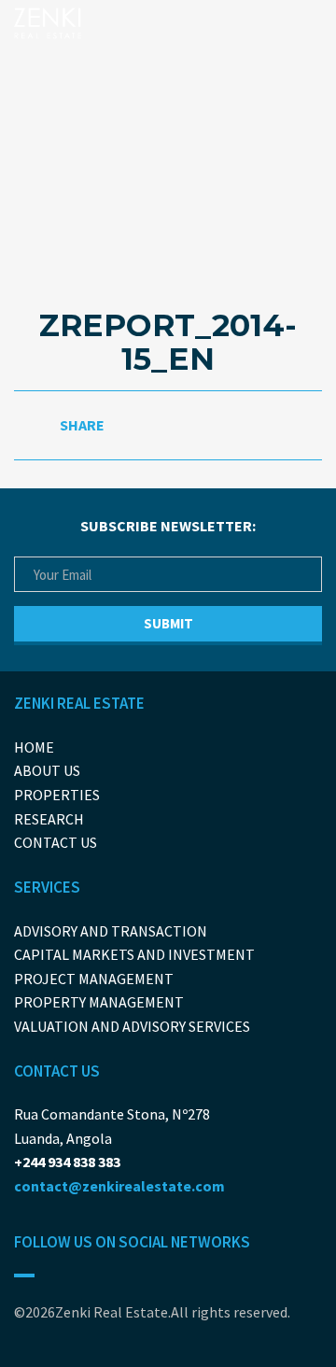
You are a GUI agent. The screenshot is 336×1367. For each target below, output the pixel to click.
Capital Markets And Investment (134, 954)
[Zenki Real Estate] (51, 22)
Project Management (94, 978)
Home (34, 747)
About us (47, 770)
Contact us (55, 842)
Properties (57, 794)
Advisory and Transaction (110, 931)
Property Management (99, 1002)
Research (49, 819)
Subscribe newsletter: (168, 525)
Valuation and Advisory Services (132, 1026)
